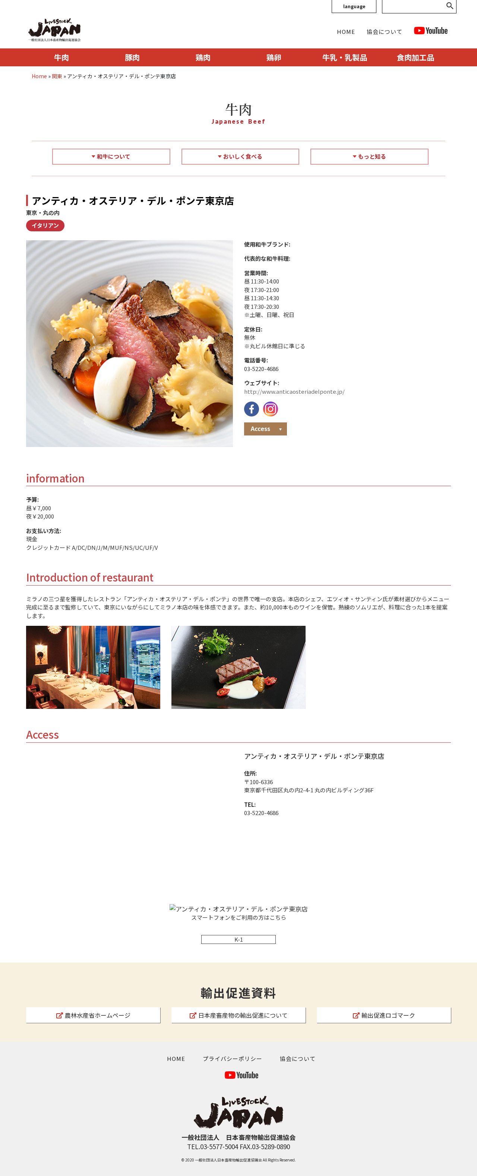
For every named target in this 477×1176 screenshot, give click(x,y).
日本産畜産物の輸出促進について (243, 1015)
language (354, 6)
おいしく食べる (242, 156)
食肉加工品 (415, 57)
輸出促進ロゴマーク (388, 1015)
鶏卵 (273, 57)
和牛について (113, 156)
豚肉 (132, 57)
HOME (346, 31)
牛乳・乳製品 (344, 57)
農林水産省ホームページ (97, 1015)
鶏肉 (203, 57)
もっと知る (372, 156)
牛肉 (61, 57)
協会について (384, 31)
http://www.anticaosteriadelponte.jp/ (294, 391)
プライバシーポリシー (232, 1058)
